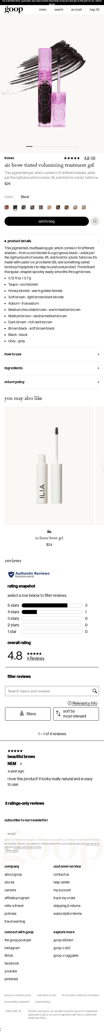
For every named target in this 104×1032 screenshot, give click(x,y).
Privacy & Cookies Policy (18, 995)
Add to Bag (47, 221)
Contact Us (61, 874)
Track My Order (64, 898)
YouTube (11, 971)
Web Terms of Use (46, 995)
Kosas (9, 158)
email (10, 829)
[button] (52, 83)
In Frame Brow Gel (49, 538)
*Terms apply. (12, 850)
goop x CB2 (62, 948)
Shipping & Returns (67, 906)
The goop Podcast (18, 940)
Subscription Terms (68, 914)
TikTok (9, 955)
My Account (62, 890)
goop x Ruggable (66, 955)
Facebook (12, 963)
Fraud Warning (15, 921)
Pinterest (11, 979)
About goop (13, 874)
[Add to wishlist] (94, 221)
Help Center (62, 882)
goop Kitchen (63, 940)
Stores (9, 882)
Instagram (12, 948)
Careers (10, 890)
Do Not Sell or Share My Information (80, 995)
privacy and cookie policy (27, 847)
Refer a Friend (14, 906)
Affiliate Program (17, 898)
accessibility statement (17, 1001)
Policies (10, 914)
